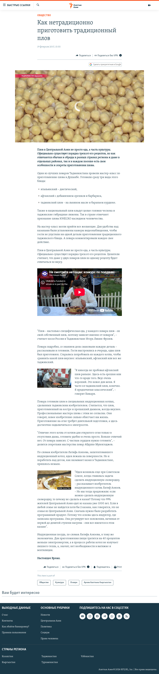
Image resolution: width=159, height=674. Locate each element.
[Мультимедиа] (149, 5)
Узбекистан (87, 656)
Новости (45, 615)
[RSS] (126, 616)
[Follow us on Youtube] (82, 616)
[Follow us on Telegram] (104, 616)
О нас (5, 615)
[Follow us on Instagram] (90, 616)
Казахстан (7, 656)
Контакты (7, 621)
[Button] (83, 56)
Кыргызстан (8, 662)
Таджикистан (49, 656)
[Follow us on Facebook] (97, 616)
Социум (45, 632)
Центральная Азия (51, 621)
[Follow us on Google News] (119, 616)
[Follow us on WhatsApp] (112, 616)
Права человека (49, 638)
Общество (44, 15)
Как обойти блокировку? (15, 627)
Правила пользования (14, 632)
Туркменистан (49, 662)
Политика (46, 627)
